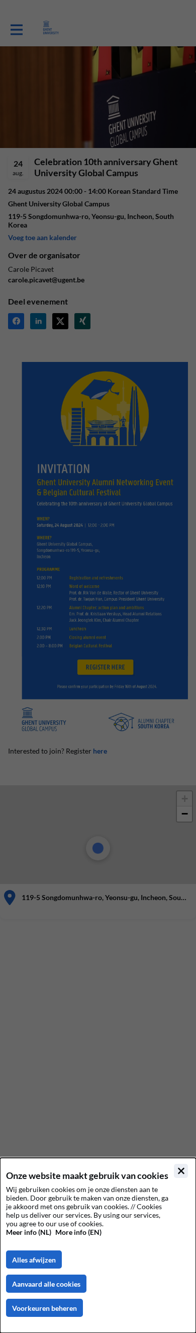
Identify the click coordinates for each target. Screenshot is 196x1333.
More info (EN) (78, 1232)
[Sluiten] (181, 1171)
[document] (98, 1245)
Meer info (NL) (28, 1232)
